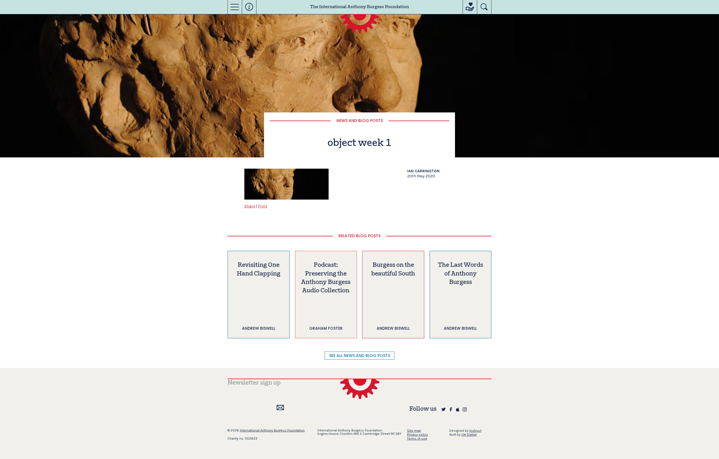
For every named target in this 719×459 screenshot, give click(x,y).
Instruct (475, 431)
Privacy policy (417, 435)
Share (249, 206)
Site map (414, 431)
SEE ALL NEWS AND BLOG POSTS (359, 355)
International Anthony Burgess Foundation (272, 430)
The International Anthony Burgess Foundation (359, 7)
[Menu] (235, 7)
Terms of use (417, 438)
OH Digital (469, 435)
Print (262, 206)
